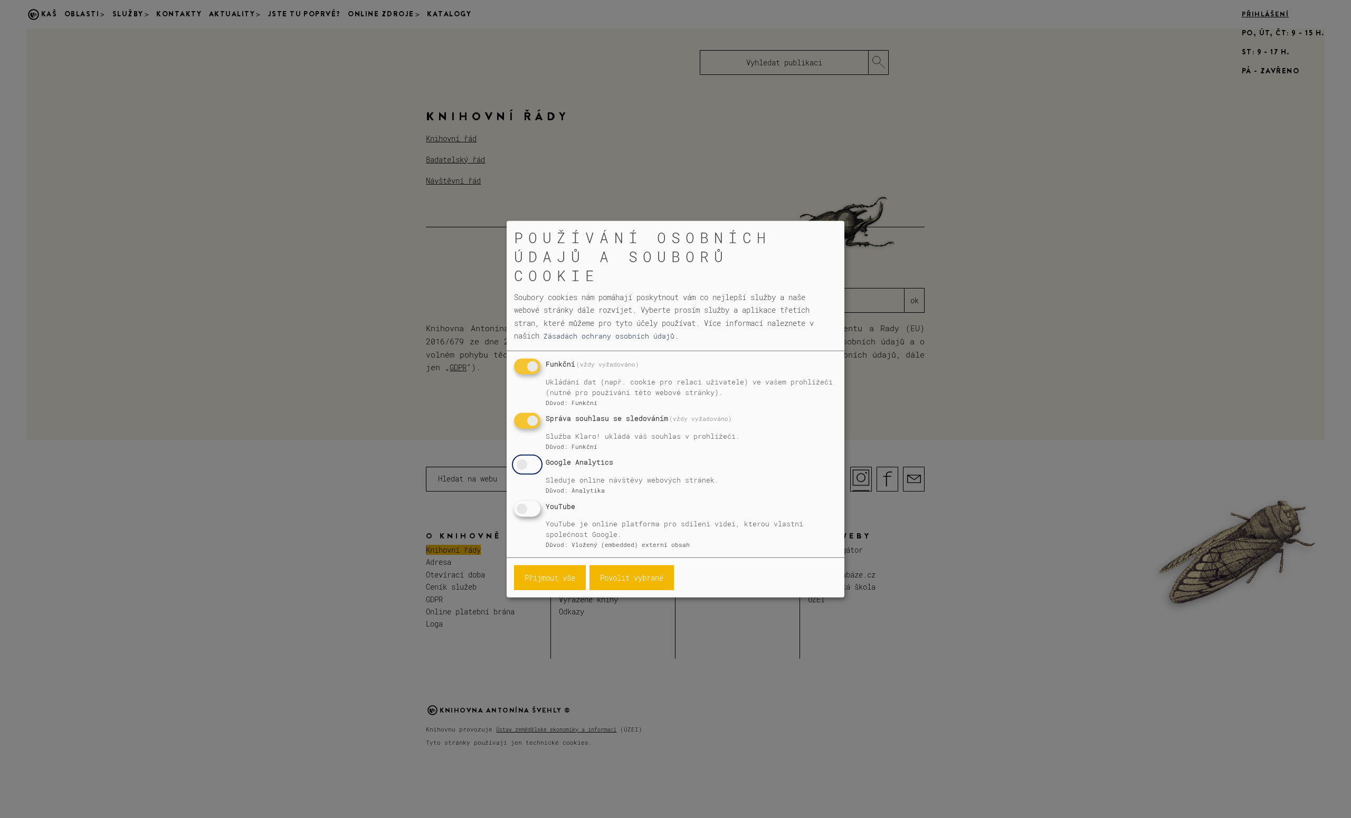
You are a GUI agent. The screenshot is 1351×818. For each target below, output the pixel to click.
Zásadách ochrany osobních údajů (609, 336)
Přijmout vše (550, 578)
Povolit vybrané (631, 578)
